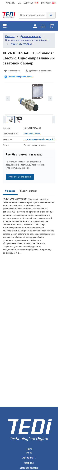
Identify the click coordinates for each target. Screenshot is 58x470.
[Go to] (8, 15)
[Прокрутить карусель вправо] (53, 119)
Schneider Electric (32, 133)
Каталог (10, 36)
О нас (29, 452)
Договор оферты (29, 468)
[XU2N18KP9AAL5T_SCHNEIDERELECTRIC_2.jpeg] (11, 119)
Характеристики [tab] (28, 191)
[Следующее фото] (50, 98)
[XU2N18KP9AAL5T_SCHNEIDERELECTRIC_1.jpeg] (19, 119)
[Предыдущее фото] (8, 98)
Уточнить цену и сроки (19, 177)
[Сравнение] (43, 25)
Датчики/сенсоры (30, 36)
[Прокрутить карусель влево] (4, 119)
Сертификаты (29, 457)
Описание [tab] (10, 191)
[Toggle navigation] (4, 25)
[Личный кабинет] (35, 25)
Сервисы (29, 463)
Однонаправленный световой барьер (27, 40)
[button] (51, 15)
